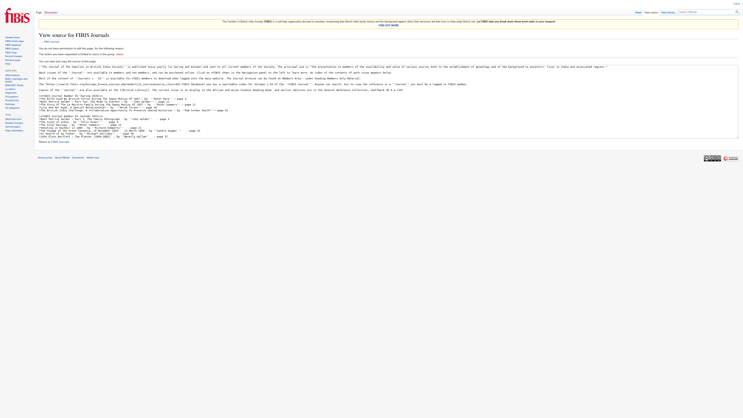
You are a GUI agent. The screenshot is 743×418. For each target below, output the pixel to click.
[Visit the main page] (17, 15)
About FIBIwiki (62, 157)
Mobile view (93, 157)
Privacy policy (45, 157)
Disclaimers (78, 157)
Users (119, 54)
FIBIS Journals (51, 41)
